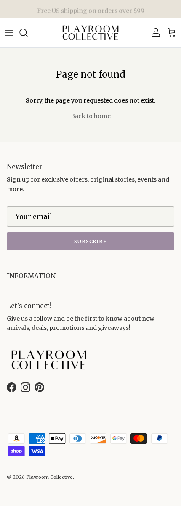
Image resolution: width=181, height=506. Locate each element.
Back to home (91, 116)
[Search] (28, 33)
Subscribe (90, 241)
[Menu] (9, 33)
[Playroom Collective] (90, 32)
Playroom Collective (49, 477)
